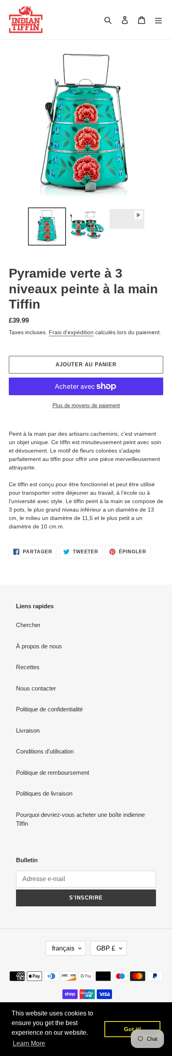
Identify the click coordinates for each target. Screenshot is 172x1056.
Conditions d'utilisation (45, 751)
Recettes (28, 667)
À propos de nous (39, 646)
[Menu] (158, 19)
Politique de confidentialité (49, 709)
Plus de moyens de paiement (86, 405)
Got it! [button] (132, 1029)
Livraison (28, 730)
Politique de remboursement (52, 772)
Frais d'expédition (71, 332)
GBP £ (105, 948)
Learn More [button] (29, 1043)
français (63, 948)
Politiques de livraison (44, 793)
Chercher (28, 624)
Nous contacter (36, 688)
